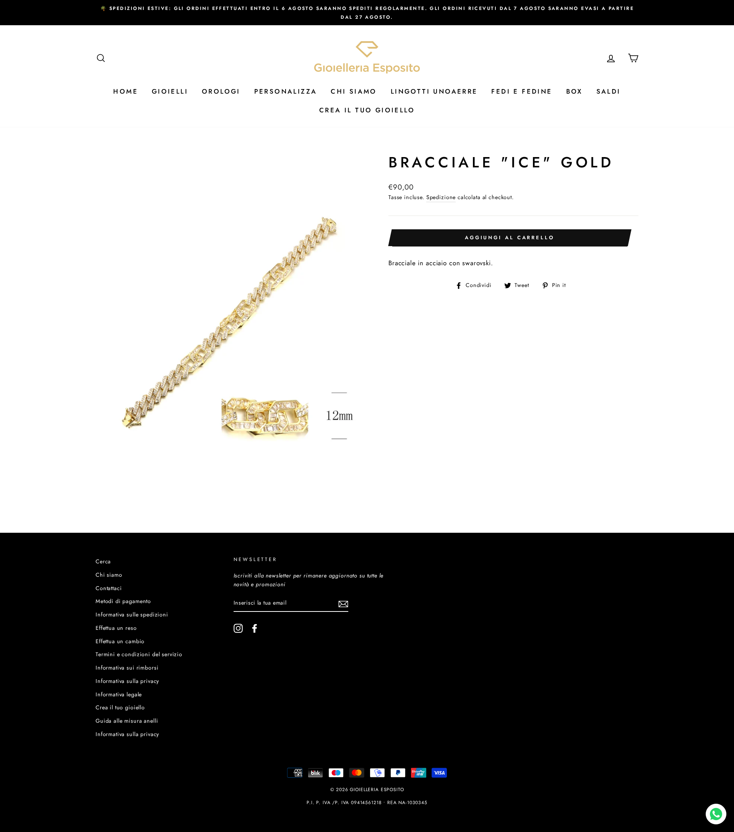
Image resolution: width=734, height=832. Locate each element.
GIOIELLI (170, 91)
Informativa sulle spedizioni (132, 614)
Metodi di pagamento (123, 601)
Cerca (103, 561)
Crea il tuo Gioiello (367, 110)
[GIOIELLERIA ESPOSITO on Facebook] (254, 628)
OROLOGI (221, 91)
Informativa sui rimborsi (127, 667)
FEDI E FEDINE (521, 91)
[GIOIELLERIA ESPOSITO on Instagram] (238, 628)
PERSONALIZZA (285, 91)
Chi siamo (109, 575)
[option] (367, 12)
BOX (574, 91)
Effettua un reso (116, 628)
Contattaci (109, 588)
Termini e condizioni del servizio (139, 654)
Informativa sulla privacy (127, 681)
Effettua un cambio (120, 641)
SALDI (608, 91)
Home (125, 91)
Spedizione (441, 197)
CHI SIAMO (354, 91)
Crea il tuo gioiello (120, 707)
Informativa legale (119, 694)
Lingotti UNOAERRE (434, 91)
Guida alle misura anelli (127, 721)
